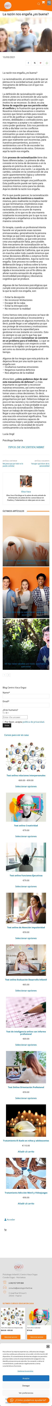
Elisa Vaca (26, 492)
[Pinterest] (40, 63)
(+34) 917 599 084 (16, 1283)
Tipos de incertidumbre (26, 447)
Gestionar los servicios (25, 1371)
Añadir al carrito (26, 1151)
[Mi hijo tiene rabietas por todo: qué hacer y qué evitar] (26, 644)
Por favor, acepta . (24, 721)
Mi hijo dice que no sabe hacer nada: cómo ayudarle (26, 613)
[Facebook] (28, 63)
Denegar (26, 1385)
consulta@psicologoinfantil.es (20, 1288)
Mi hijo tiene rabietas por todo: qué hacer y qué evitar (26, 665)
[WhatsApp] (46, 63)
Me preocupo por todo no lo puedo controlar (13, 465)
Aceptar (26, 1378)
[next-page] (8, 675)
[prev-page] (4, 675)
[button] (48, 1346)
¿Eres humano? (10, 711)
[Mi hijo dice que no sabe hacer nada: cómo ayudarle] (26, 592)
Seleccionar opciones (26, 786)
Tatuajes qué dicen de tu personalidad (40, 465)
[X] (34, 63)
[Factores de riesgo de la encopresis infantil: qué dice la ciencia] (26, 540)
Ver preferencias (26, 1393)
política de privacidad (33, 721)
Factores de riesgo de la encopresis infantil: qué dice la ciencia (26, 561)
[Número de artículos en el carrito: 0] (5, 1230)
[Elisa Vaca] (26, 481)
